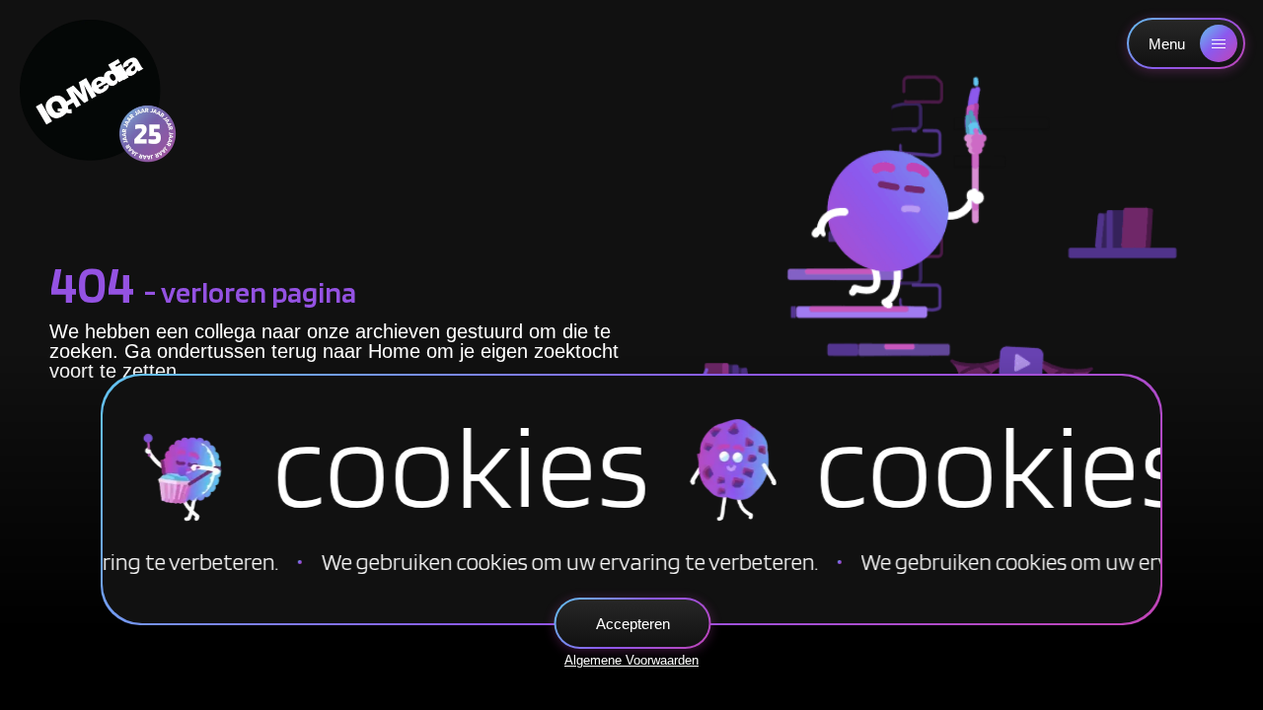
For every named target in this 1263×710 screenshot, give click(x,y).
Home (394, 351)
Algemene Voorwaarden (631, 660)
